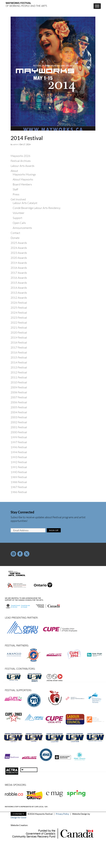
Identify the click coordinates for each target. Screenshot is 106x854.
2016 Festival (19, 352)
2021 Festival (19, 327)
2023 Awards (19, 252)
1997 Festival (19, 442)
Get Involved (18, 199)
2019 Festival (19, 337)
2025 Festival (19, 307)
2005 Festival (19, 407)
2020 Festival (19, 332)
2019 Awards (19, 262)
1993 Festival (19, 457)
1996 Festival (19, 447)
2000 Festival (19, 432)
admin (15, 144)
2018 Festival (19, 342)
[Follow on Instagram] (13, 554)
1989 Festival (19, 477)
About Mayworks (23, 179)
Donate (15, 238)
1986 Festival (19, 492)
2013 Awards (19, 292)
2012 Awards (19, 297)
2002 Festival (19, 422)
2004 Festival (19, 412)
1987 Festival (19, 487)
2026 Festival (19, 302)
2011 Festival (19, 377)
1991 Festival (19, 467)
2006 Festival (19, 402)
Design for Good (18, 817)
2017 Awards (19, 272)
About (14, 171)
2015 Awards (19, 282)
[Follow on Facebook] (20, 554)
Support (17, 218)
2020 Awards (19, 257)
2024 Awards (19, 247)
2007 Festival (19, 397)
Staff (15, 189)
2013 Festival (19, 367)
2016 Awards (19, 277)
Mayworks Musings (24, 174)
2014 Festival (27, 138)
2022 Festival (19, 322)
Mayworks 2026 (20, 156)
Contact (15, 233)
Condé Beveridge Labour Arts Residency (36, 208)
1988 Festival (19, 482)
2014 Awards (19, 287)
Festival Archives (21, 161)
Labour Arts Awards (22, 166)
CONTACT (18, 813)
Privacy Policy (62, 813)
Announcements (22, 228)
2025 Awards (19, 243)
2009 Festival (19, 387)
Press (16, 194)
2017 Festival (19, 347)
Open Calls (19, 223)
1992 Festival (19, 462)
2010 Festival (19, 382)
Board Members (22, 184)
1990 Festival (19, 472)
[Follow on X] (26, 554)
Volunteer (18, 213)
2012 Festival (19, 372)
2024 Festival (19, 312)
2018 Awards (19, 267)
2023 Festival (19, 317)
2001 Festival (19, 427)
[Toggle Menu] (97, 6)
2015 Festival (19, 357)
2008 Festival (19, 392)
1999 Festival (19, 437)
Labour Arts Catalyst (25, 203)
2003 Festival (19, 417)
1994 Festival (19, 452)
